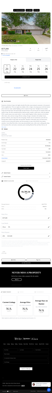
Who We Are (31, 344)
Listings (8, 344)
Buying (12, 344)
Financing (20, 344)
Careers (36, 344)
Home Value (26, 344)
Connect (47, 344)
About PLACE (41, 344)
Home (4, 344)
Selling (16, 344)
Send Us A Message (26, 368)
